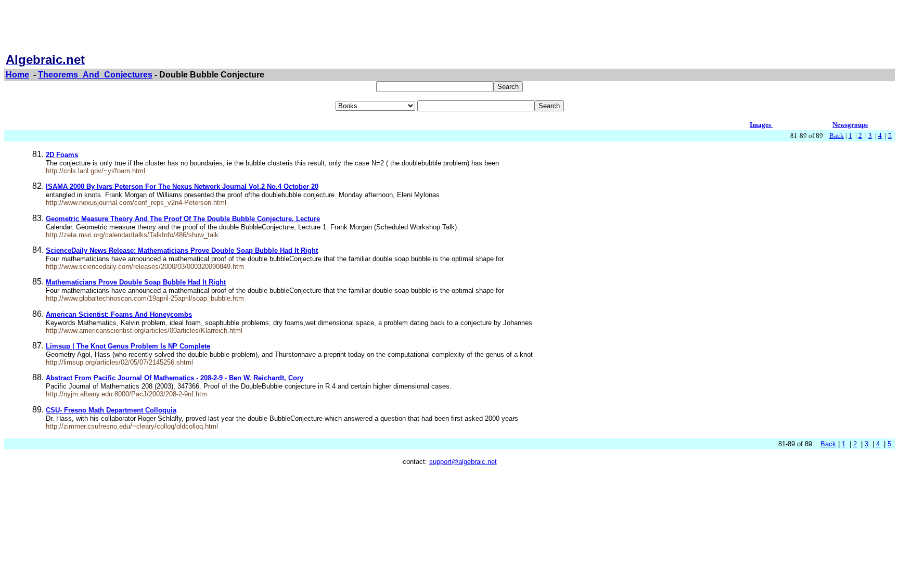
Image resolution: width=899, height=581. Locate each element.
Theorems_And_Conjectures (95, 74)
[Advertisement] (449, 27)
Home (17, 74)
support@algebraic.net (463, 462)
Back (836, 135)
